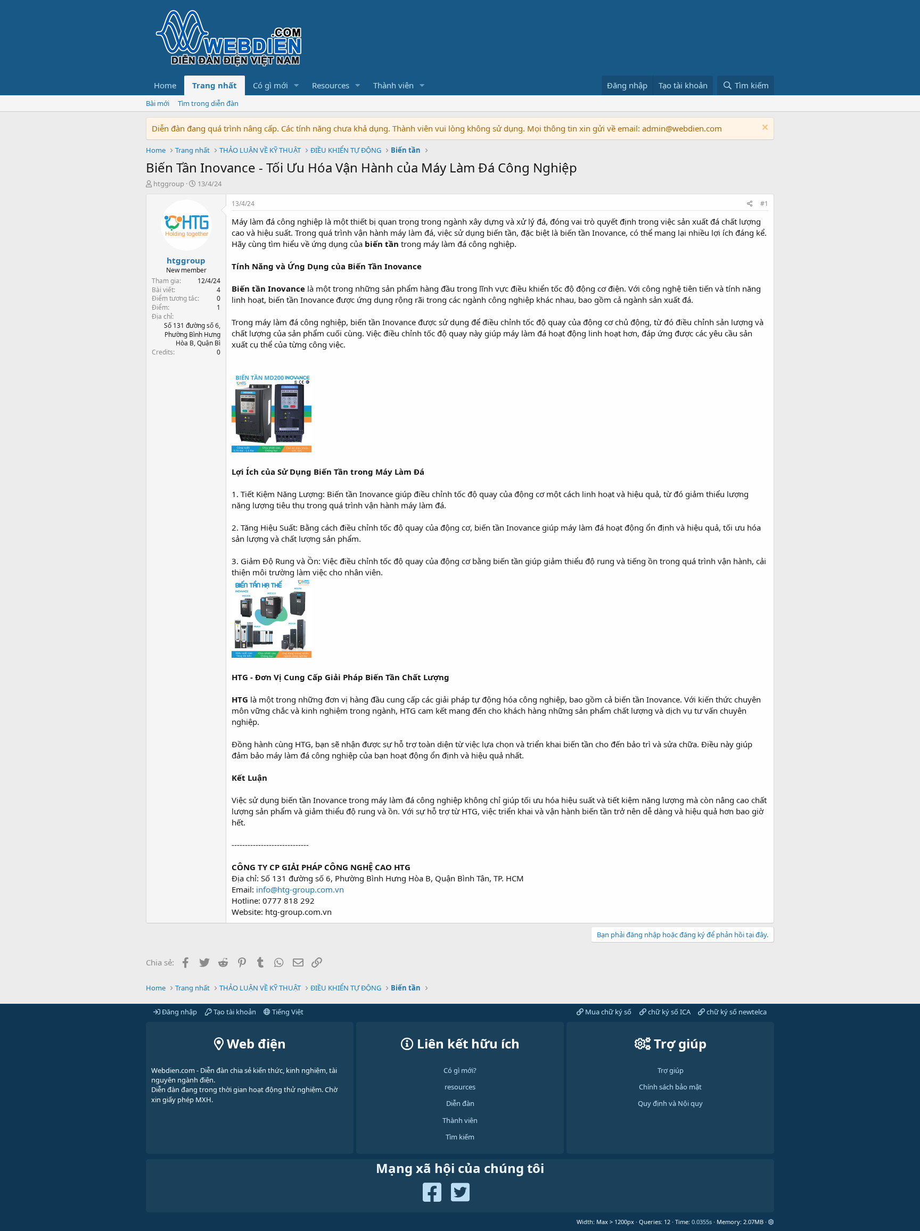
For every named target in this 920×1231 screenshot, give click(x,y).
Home (165, 85)
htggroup (168, 183)
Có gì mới (270, 85)
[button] (296, 85)
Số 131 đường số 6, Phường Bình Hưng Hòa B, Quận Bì (192, 334)
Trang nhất (214, 85)
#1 (764, 203)
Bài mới (157, 103)
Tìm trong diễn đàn (208, 103)
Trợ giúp (671, 1070)
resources (460, 1087)
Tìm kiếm (460, 1137)
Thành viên (393, 85)
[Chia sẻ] (750, 204)
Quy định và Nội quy (670, 1103)
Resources (330, 85)
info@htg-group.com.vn (300, 889)
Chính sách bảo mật (670, 1087)
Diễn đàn (460, 1103)
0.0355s (702, 1222)
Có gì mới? (460, 1070)
